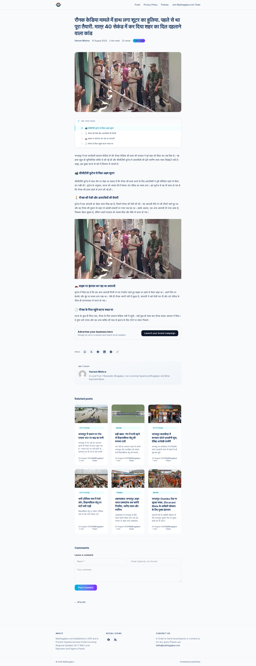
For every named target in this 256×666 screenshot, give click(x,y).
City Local (139, 41)
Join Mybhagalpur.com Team (186, 4)
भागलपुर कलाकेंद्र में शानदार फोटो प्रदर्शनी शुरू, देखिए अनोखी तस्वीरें (164, 438)
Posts (137, 4)
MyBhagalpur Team (98, 459)
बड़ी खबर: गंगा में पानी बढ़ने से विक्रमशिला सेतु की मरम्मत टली (127, 438)
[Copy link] (117, 352)
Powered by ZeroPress (190, 662)
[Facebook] (108, 639)
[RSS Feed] (115, 639)
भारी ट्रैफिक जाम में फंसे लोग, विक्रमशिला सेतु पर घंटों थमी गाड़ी (89, 502)
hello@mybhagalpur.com (168, 645)
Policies (165, 4)
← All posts (80, 602)
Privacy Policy (150, 4)
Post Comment (85, 587)
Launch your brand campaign (159, 333)
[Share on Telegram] (111, 352)
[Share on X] (91, 352)
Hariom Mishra (82, 40)
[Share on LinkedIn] (104, 352)
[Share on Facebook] (98, 352)
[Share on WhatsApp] (85, 352)
